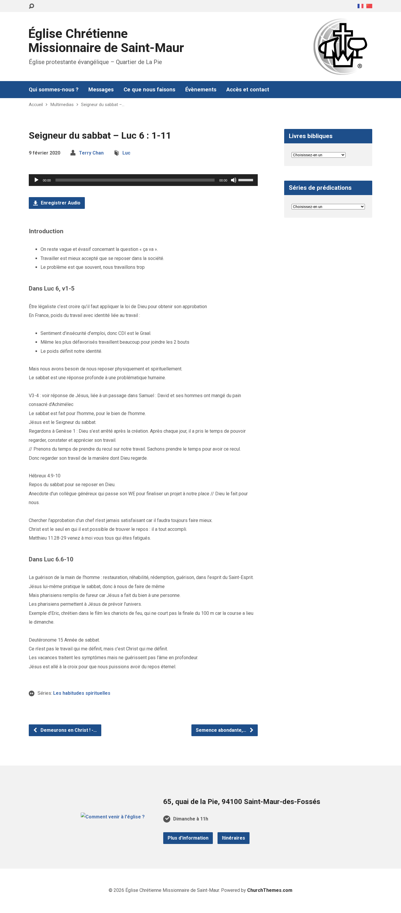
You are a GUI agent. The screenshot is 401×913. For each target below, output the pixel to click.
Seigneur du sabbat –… (102, 104)
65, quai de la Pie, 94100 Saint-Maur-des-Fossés (241, 802)
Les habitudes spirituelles (81, 693)
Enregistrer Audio (60, 203)
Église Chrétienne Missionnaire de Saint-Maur (106, 40)
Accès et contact (247, 89)
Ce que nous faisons (149, 89)
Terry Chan (91, 153)
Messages (101, 89)
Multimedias (62, 104)
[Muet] (234, 180)
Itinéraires (233, 838)
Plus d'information (188, 838)
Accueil (36, 104)
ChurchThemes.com (269, 890)
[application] (143, 180)
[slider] (246, 179)
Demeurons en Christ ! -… (68, 730)
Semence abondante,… (221, 730)
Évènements (200, 89)
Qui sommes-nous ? (53, 89)
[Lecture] (36, 180)
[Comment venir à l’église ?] (113, 817)
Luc (126, 153)
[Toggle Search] (31, 6)
